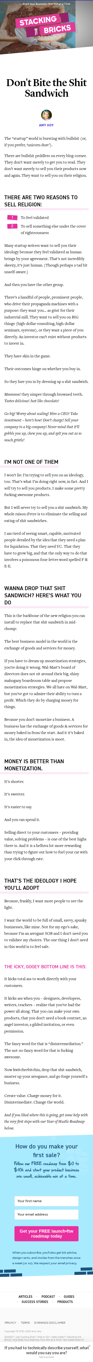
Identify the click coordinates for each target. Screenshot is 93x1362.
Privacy (10, 1323)
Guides (69, 1296)
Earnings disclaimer (49, 1323)
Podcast (48, 1296)
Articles (25, 1296)
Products (65, 1302)
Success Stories (35, 1302)
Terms (25, 1323)
